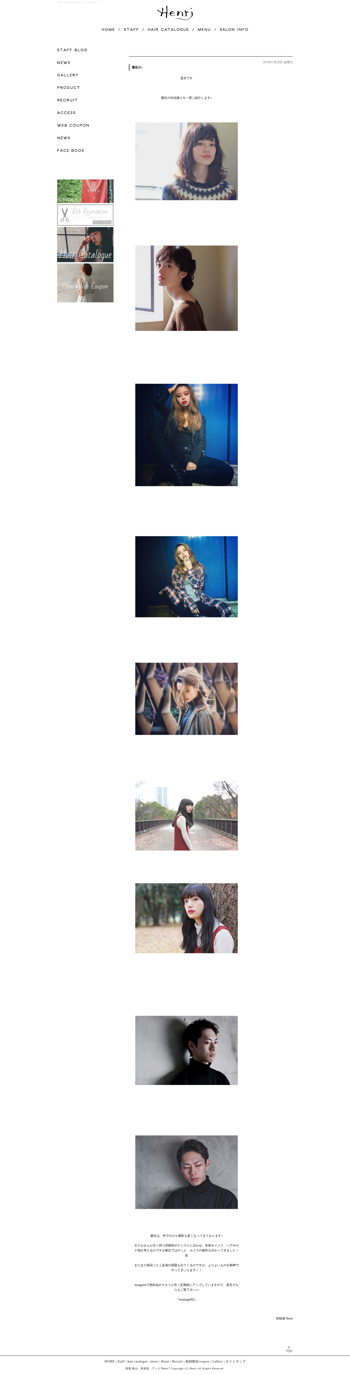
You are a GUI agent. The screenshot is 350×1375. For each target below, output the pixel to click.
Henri (165, 1361)
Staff (121, 1361)
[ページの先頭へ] (289, 1349)
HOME (110, 1361)
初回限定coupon (197, 1361)
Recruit (177, 1361)
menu (154, 1361)
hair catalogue (138, 1361)
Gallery (217, 1361)
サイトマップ (236, 1361)
